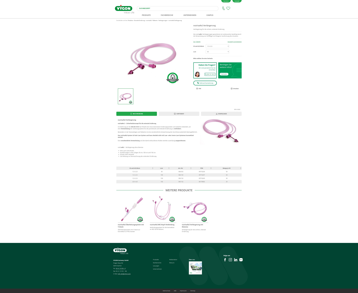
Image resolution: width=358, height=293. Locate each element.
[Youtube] (242, 259)
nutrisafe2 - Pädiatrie (151, 20)
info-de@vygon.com (124, 274)
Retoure (171, 263)
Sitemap (192, 291)
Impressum (183, 291)
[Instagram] (231, 259)
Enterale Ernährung (139, 20)
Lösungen (156, 266)
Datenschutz (166, 291)
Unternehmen (157, 269)
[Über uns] (205, 267)
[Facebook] (226, 259)
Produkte (130, 20)
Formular (224, 74)
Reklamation (173, 259)
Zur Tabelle (196, 42)
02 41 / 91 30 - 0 (120, 268)
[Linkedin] (236, 259)
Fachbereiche (157, 263)
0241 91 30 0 (211, 74)
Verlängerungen (163, 20)
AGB (175, 291)
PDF (200, 88)
